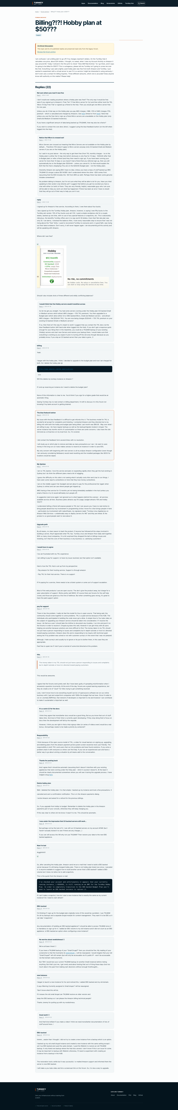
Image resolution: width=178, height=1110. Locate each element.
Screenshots (111, 3)
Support (38, 35)
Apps (83, 3)
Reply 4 (41, 306)
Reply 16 (41, 823)
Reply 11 (39, 657)
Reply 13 (39, 737)
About (113, 1095)
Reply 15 (39, 785)
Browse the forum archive (46, 52)
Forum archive (45, 11)
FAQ (130, 1095)
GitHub (120, 3)
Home (37, 11)
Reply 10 (39, 608)
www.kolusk (70, 953)
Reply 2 (41, 140)
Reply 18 (39, 908)
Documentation (93, 3)
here (83, 114)
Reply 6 (39, 415)
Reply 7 (39, 466)
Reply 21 (41, 1017)
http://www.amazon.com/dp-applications (56, 369)
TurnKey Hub (129, 3)
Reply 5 (39, 348)
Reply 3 (39, 202)
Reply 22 (39, 1035)
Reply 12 (41, 711)
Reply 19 (41, 942)
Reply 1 (39, 95)
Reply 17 (39, 848)
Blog (102, 3)
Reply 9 (39, 549)
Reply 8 (39, 526)
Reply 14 (41, 763)
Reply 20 (39, 977)
